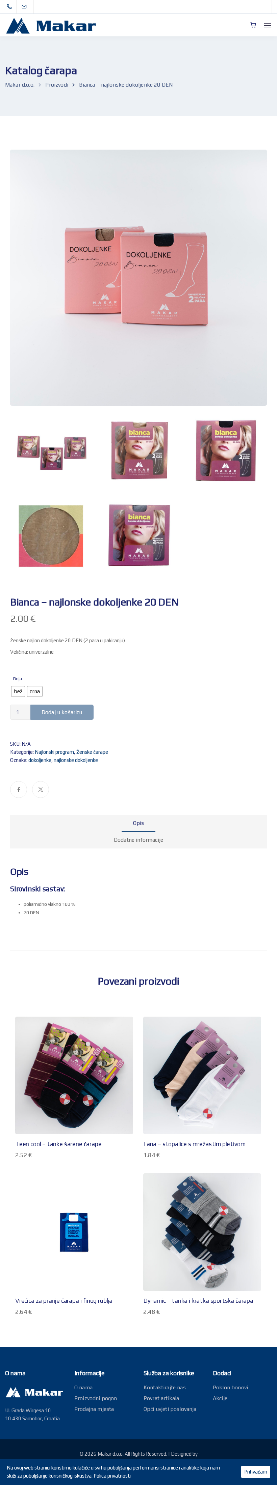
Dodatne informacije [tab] (138, 840)
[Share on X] (40, 789)
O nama (83, 1387)
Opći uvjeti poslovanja (170, 1409)
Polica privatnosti (112, 1476)
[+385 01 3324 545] (11, 6)
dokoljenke (39, 760)
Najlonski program (54, 752)
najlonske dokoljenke (76, 760)
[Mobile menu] (267, 26)
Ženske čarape (92, 752)
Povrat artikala (161, 1398)
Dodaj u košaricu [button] (74, 1263)
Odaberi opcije (74, 1107)
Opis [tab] (138, 823)
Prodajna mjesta (94, 1409)
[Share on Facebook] (18, 789)
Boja (17, 678)
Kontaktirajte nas (165, 1387)
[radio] (18, 691)
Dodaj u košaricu (62, 712)
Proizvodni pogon (95, 1398)
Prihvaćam (255, 1472)
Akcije (220, 1398)
